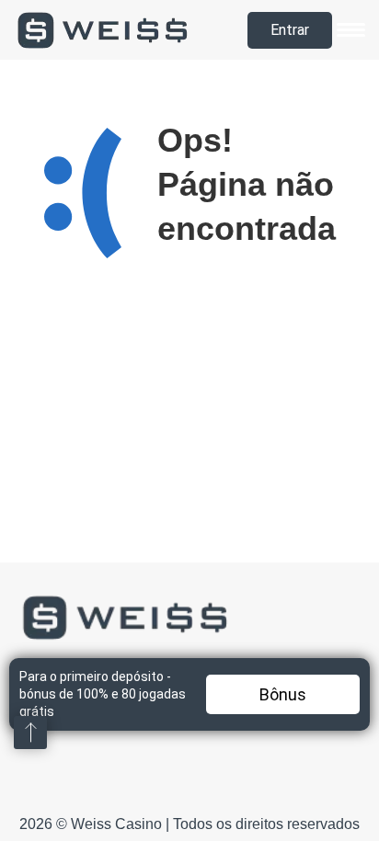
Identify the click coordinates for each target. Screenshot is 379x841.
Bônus (282, 694)
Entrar (289, 30)
